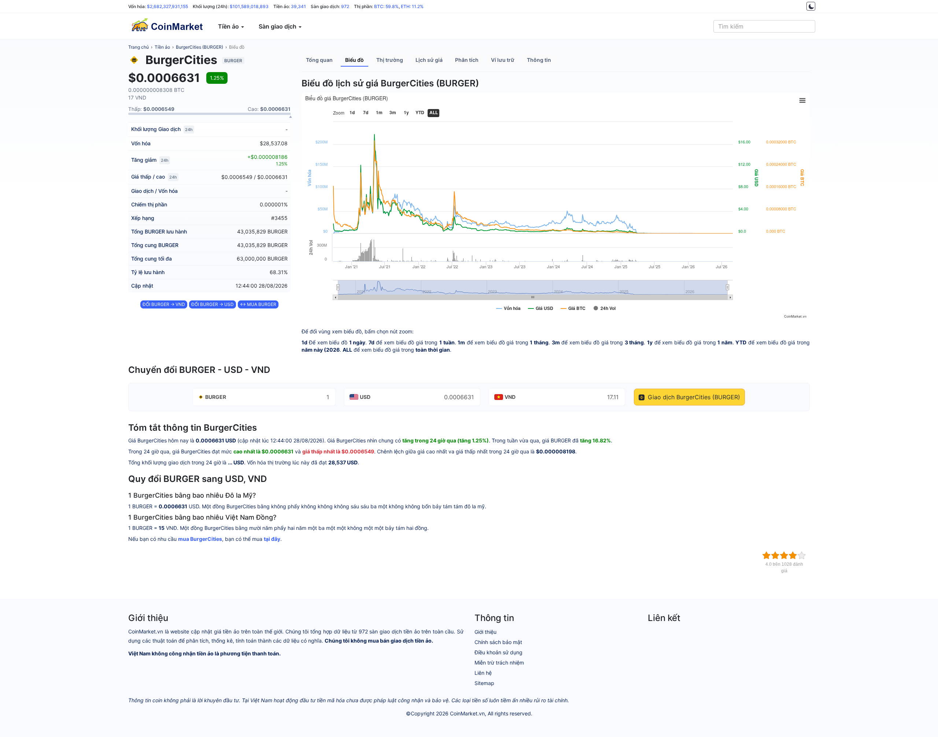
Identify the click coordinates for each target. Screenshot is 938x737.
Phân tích (467, 60)
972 (345, 6)
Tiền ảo (162, 47)
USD (365, 397)
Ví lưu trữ (502, 60)
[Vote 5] (801, 555)
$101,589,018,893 (249, 6)
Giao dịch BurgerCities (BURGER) (693, 397)
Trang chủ (138, 47)
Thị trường (389, 60)
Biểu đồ (236, 47)
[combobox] (764, 26)
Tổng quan (319, 60)
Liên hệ (483, 673)
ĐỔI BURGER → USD (212, 304)
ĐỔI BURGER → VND (164, 304)
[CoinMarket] (167, 26)
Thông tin (539, 60)
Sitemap (484, 683)
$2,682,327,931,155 (167, 6)
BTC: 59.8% (386, 6)
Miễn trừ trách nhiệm (499, 662)
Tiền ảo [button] (229, 26)
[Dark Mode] (810, 6)
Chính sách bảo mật (498, 642)
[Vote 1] (766, 555)
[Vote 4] (793, 555)
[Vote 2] (775, 555)
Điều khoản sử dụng (498, 652)
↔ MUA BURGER (258, 304)
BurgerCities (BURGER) (199, 47)
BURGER (215, 397)
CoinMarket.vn (467, 713)
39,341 (298, 6)
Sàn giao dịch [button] (278, 26)
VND (510, 397)
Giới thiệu (485, 632)
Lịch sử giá (429, 60)
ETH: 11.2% (412, 6)
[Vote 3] (784, 555)
